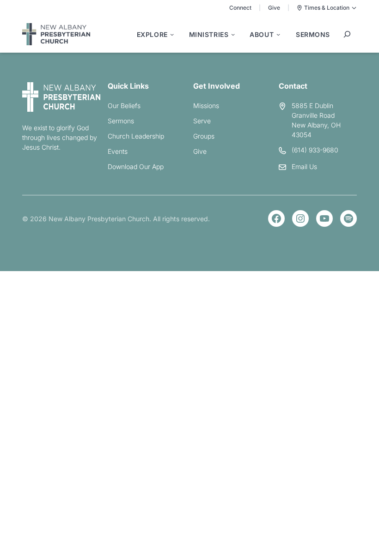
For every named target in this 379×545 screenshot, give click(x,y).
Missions (206, 105)
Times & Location (326, 7)
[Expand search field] (347, 34)
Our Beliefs (124, 105)
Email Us (304, 166)
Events (118, 151)
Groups (203, 136)
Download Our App (136, 166)
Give (274, 7)
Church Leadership (136, 136)
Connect (240, 7)
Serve (202, 121)
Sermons (121, 121)
